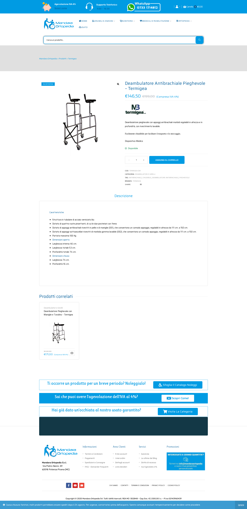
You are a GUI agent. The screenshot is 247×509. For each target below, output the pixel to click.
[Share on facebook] (133, 184)
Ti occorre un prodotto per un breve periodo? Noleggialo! (96, 383)
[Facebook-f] (68, 485)
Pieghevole (184, 177)
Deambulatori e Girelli (145, 174)
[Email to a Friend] (141, 184)
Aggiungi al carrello (166, 160)
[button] (118, 84)
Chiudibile (147, 177)
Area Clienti (119, 446)
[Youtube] (75, 485)
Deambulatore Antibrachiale (165, 177)
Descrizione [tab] (123, 196)
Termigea (137, 181)
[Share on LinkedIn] (137, 184)
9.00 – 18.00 (103, 8)
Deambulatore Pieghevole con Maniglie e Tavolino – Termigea (58, 312)
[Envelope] (81, 485)
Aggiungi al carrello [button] (72, 353)
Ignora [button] (241, 505)
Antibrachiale (135, 177)
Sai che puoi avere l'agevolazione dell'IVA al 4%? (96, 397)
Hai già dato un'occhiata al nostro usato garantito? (96, 410)
